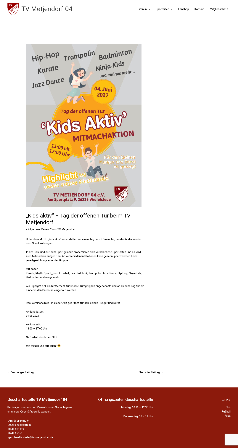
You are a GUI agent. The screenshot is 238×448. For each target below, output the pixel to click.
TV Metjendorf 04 (47, 9)
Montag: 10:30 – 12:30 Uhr (137, 407)
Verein (45, 229)
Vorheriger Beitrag (21, 372)
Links (226, 399)
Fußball (226, 411)
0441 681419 (16, 429)
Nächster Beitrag (151, 372)
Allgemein (34, 229)
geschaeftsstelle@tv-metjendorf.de (30, 437)
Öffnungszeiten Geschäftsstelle (125, 399)
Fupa (228, 415)
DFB (228, 407)
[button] (148, 9)
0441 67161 (15, 433)
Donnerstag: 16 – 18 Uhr (138, 416)
